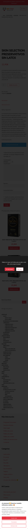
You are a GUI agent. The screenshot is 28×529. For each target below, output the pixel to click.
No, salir (20, 269)
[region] (14, 515)
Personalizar (14, 522)
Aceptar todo (14, 518)
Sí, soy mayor (9, 269)
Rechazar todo (14, 526)
